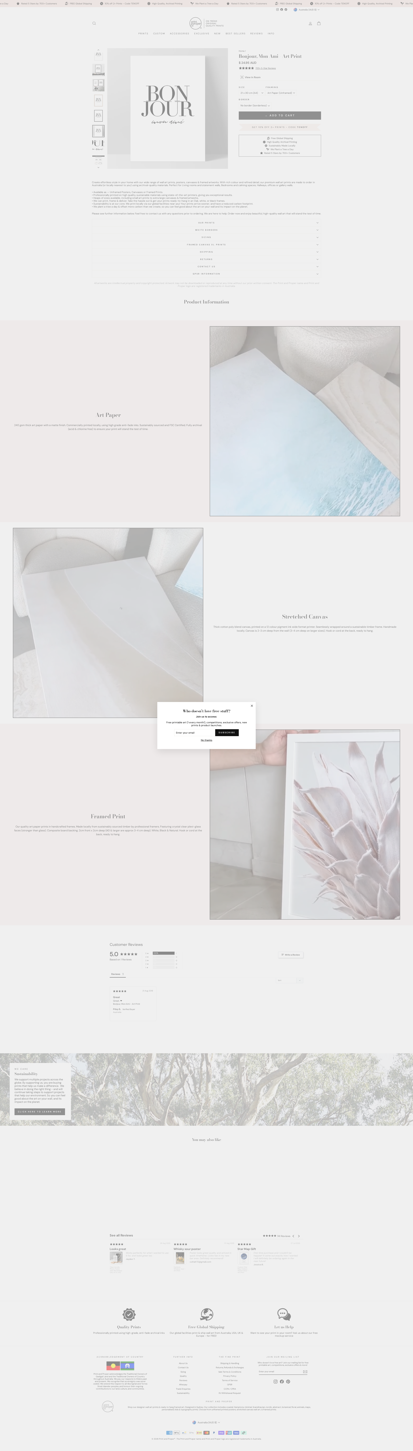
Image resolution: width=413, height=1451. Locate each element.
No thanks (206, 740)
